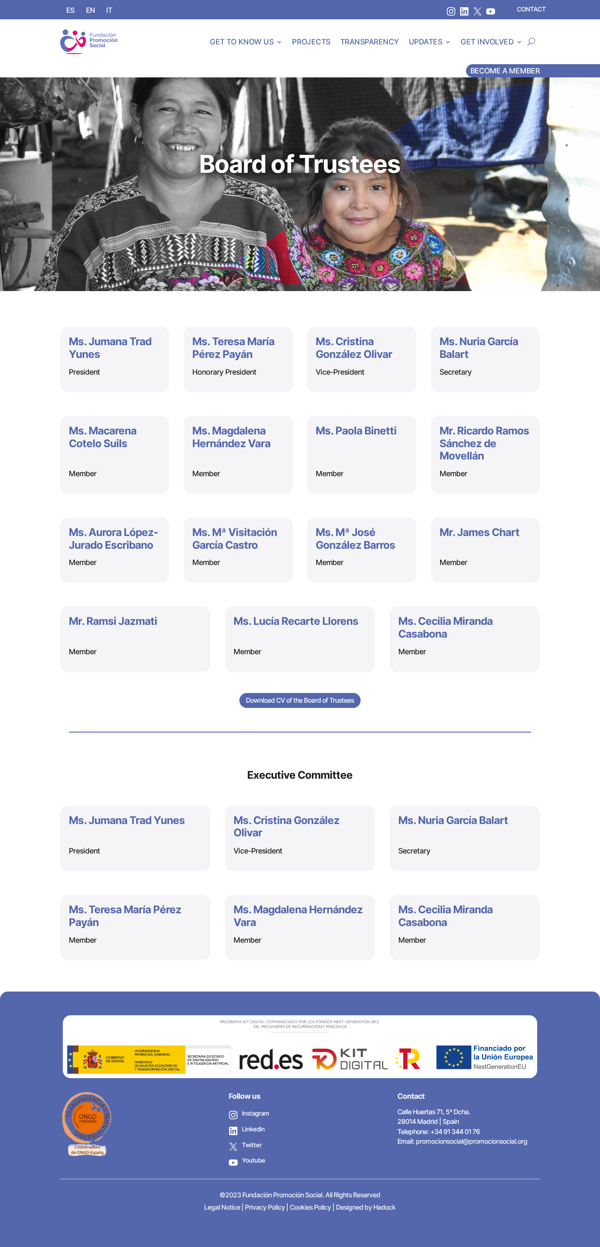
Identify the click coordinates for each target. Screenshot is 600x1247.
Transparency (369, 41)
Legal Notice (222, 1207)
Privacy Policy (265, 1207)
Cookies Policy (310, 1207)
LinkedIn (253, 1129)
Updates (426, 41)
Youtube (253, 1160)
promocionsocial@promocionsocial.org (472, 1141)
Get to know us (242, 41)
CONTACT (531, 9)
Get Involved (487, 41)
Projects (311, 41)
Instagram (255, 1113)
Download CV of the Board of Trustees (300, 700)
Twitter (252, 1145)
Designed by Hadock (366, 1207)
